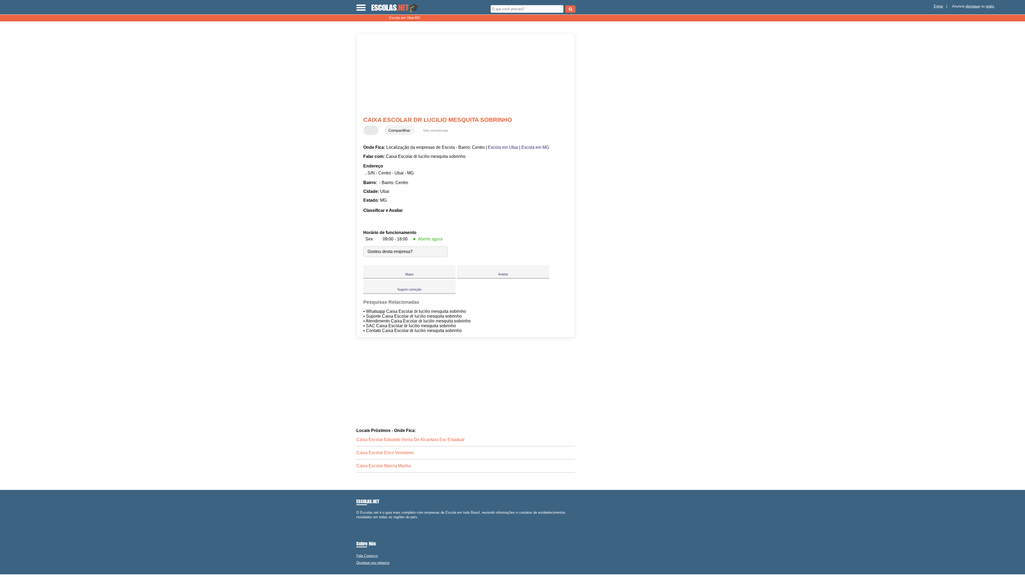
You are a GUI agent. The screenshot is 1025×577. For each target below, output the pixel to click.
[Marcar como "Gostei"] (368, 130)
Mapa (409, 274)
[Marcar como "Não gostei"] (375, 130)
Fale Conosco (367, 556)
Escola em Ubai (503, 147)
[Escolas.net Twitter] (360, 522)
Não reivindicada (435, 130)
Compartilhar (399, 130)
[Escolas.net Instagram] (362, 522)
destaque (973, 6)
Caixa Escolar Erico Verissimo (385, 452)
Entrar (938, 6)
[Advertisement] (463, 75)
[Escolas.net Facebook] (357, 522)
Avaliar (503, 274)
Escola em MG (535, 147)
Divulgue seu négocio (372, 563)
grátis (990, 6)
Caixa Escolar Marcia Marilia (383, 465)
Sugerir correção (409, 289)
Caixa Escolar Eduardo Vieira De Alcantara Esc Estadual (410, 439)
